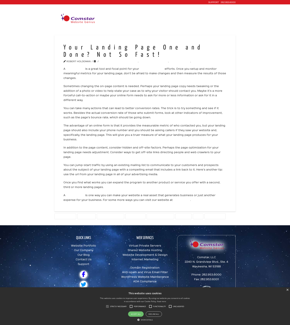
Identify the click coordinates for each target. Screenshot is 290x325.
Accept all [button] (136, 314)
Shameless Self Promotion (119, 61)
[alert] (145, 306)
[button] (118, 306)
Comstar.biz (181, 200)
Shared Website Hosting (145, 250)
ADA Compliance (145, 281)
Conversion (86, 216)
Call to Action (65, 216)
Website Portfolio (83, 245)
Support (83, 264)
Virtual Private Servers (145, 245)
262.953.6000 (228, 2)
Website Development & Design (145, 254)
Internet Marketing (110, 216)
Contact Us (84, 259)
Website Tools (180, 61)
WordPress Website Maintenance (145, 277)
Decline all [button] (153, 314)
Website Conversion (154, 61)
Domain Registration (145, 267)
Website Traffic (204, 61)
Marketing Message (160, 216)
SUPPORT (213, 2)
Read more (161, 301)
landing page (75, 68)
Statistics (183, 216)
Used (198, 216)
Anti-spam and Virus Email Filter (145, 272)
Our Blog (83, 254)
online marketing (152, 68)
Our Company (83, 250)
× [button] (287, 290)
